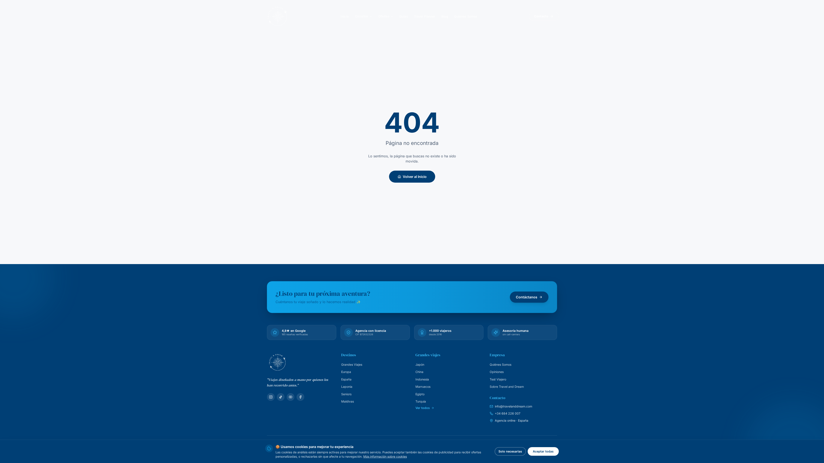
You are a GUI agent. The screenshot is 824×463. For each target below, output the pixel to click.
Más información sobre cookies (385, 456)
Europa (346, 372)
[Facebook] (300, 397)
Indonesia (422, 379)
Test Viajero (498, 379)
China (419, 372)
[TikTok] (281, 397)
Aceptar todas (543, 451)
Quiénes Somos (500, 364)
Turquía (420, 401)
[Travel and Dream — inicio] (277, 16)
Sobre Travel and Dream (507, 386)
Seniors (346, 394)
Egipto (419, 394)
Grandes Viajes (351, 364)
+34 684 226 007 (507, 413)
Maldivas (347, 401)
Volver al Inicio (415, 176)
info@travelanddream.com (513, 406)
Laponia (346, 386)
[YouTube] (290, 397)
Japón (419, 364)
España (346, 379)
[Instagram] (271, 397)
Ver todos (422, 408)
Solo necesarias (510, 451)
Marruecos (422, 386)
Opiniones (497, 372)
